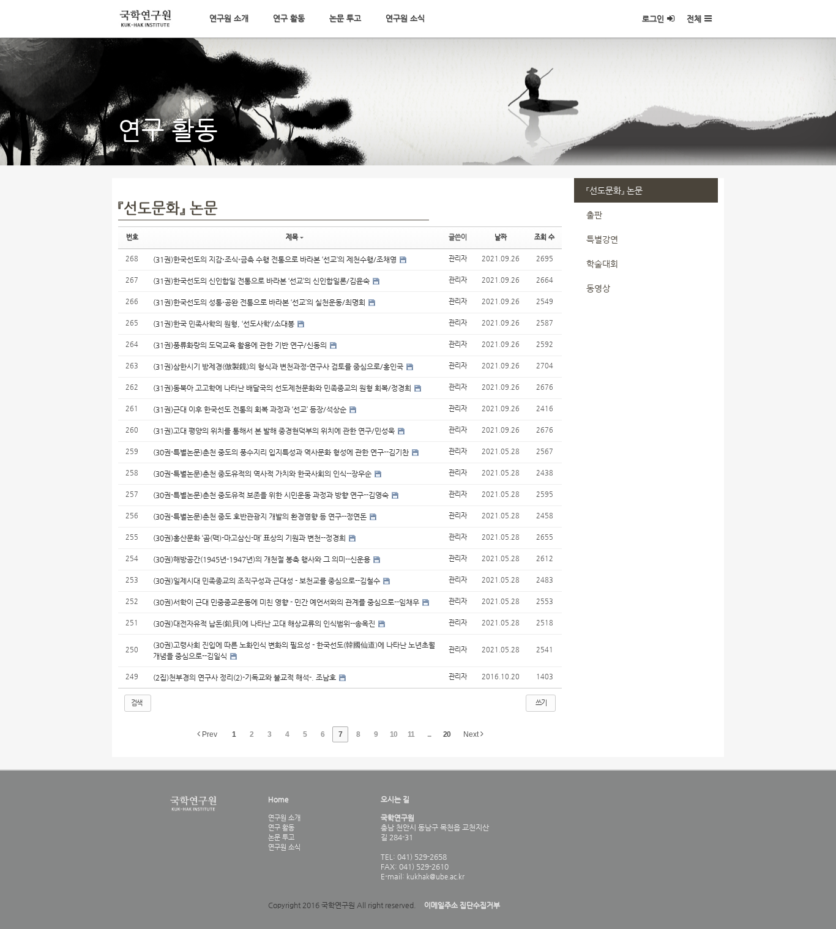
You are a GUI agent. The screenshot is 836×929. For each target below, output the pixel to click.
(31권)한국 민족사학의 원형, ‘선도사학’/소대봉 (224, 323)
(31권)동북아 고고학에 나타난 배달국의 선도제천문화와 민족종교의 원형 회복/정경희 (283, 388)
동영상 (598, 288)
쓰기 (541, 703)
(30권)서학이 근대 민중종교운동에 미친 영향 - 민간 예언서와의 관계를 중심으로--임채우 (287, 602)
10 (393, 734)
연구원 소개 (228, 18)
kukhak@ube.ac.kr (435, 876)
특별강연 (602, 239)
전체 (694, 18)
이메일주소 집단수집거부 (462, 905)
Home (278, 799)
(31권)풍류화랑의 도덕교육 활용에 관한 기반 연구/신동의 (241, 345)
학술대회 (602, 264)
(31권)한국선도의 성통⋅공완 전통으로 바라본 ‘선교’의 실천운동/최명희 (260, 302)
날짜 (501, 237)
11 (411, 734)
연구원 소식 (405, 18)
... (429, 734)
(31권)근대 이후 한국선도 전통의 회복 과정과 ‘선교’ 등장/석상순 (250, 409)
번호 (132, 237)
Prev (208, 734)
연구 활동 (289, 18)
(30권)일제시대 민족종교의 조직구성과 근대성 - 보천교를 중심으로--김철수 (267, 580)
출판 (594, 215)
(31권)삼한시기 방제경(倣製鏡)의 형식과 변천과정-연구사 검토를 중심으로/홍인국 (279, 366)
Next (471, 734)
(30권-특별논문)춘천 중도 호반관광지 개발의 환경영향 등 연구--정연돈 (260, 516)
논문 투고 (345, 18)
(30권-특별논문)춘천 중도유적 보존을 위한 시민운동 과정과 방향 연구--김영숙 (271, 495)
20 (446, 734)
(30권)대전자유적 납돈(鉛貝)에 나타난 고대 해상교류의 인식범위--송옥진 (265, 623)
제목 (292, 237)
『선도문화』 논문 (614, 190)
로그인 (653, 18)
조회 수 (544, 237)
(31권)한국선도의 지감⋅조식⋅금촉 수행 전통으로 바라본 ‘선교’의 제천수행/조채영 (275, 259)
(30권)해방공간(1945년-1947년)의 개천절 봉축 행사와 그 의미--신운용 (262, 559)
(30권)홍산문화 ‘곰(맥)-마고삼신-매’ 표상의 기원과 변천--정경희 (250, 538)
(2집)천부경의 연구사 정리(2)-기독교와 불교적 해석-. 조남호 (245, 677)
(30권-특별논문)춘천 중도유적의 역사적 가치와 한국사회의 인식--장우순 (263, 473)
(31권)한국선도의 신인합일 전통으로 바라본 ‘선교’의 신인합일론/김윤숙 (262, 281)
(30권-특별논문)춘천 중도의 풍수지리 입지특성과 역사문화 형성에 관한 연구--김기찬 (282, 452)
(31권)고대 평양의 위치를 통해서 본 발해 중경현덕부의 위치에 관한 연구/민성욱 (275, 431)
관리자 (458, 259)
